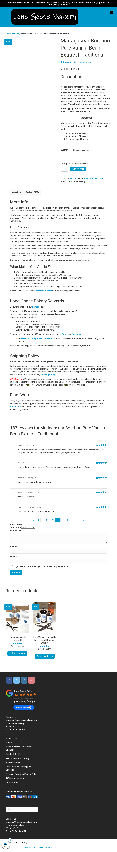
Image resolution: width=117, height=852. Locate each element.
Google (65, 334)
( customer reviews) (82, 62)
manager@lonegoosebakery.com (21, 720)
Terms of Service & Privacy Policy (21, 774)
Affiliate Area (12, 782)
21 (47, 520)
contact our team (44, 291)
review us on (22, 707)
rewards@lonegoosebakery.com (36, 338)
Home (8, 34)
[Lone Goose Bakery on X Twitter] (16, 680)
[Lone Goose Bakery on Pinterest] (31, 680)
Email (13, 556)
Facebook (76, 334)
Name (13, 546)
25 (68, 520)
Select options (17, 653)
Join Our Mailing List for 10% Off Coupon (40, 848)
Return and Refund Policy (17, 758)
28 (78, 520)
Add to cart (78, 168)
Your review (16, 531)
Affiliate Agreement (15, 778)
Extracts (15, 34)
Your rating (15, 527)
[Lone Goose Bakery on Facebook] (9, 680)
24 (63, 520)
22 (53, 520)
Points (9, 742)
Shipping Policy (47, 375)
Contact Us (15, 406)
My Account (11, 738)
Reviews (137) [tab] (32, 192)
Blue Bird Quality (13, 754)
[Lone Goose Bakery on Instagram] (24, 680)
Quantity (64, 150)
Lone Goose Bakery (93, 178)
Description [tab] (17, 192)
